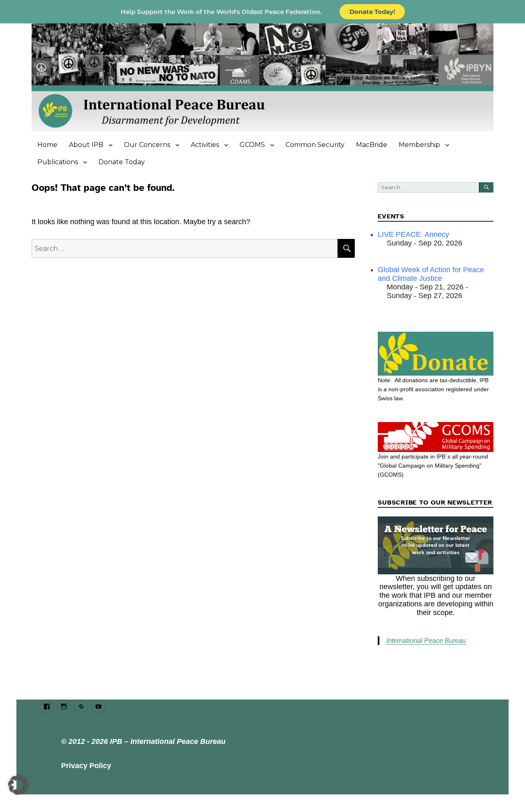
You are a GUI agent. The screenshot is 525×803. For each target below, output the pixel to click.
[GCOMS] (435, 437)
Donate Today (121, 162)
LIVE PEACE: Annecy (413, 234)
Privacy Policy (86, 766)
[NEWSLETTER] (435, 545)
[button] (18, 785)
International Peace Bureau (426, 640)
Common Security (315, 145)
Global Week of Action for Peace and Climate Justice (431, 274)
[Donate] (435, 354)
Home (47, 145)
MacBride (371, 145)
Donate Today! (372, 12)
